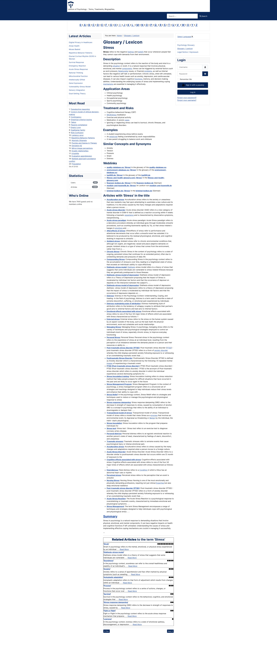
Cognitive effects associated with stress (124, 460)
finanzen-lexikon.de (144, 183)
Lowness (107, 619)
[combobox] (182, 16)
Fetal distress (112, 470)
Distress (110, 296)
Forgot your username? (186, 100)
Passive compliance (79, 125)
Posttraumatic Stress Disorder (119, 358)
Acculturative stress (115, 446)
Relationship (123, 71)
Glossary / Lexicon (185, 48)
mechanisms (108, 84)
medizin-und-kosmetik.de (161, 185)
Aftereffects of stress (116, 231)
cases (127, 120)
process (154, 415)
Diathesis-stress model (117, 267)
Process (107, 586)
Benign (152, 418)
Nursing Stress (113, 480)
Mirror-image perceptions (82, 148)
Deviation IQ (77, 146)
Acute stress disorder (116, 210)
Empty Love (76, 127)
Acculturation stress (115, 199)
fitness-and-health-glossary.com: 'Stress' (124, 178)
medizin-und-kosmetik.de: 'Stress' (121, 185)
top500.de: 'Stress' (115, 175)
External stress (113, 319)
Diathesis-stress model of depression (123, 275)
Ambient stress (113, 241)
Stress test (111, 428)
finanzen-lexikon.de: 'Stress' (119, 183)
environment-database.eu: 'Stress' (121, 170)
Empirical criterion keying (81, 120)
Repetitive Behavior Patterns (83, 138)
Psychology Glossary (186, 45)
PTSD (169, 348)
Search (204, 16)
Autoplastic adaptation (113, 577)
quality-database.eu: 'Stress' (119, 167)
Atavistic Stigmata (79, 140)
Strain (106, 544)
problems (148, 71)
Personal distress (114, 433)
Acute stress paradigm (116, 220)
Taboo (73, 122)
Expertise (160, 483)
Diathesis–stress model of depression (123, 285)
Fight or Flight (109, 611)
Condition (143, 470)
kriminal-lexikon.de (144, 191)
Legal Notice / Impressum (187, 52)
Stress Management (115, 506)
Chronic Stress (113, 251)
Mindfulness (111, 115)
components (127, 68)
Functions (138, 79)
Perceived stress (114, 475)
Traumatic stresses (115, 441)
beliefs (140, 52)
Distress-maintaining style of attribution (124, 303)
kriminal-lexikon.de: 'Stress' (118, 191)
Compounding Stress (116, 259)
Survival (107, 594)
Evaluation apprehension (82, 156)
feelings (131, 52)
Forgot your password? (186, 98)
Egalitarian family (78, 130)
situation (116, 66)
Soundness (108, 560)
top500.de (145, 175)
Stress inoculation (114, 423)
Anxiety (107, 569)
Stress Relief (112, 394)
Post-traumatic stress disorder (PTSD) (123, 348)
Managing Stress (114, 327)
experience (129, 215)
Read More (124, 549)
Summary (110, 516)
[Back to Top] (273, 641)
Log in (192, 92)
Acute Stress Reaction (116, 499)
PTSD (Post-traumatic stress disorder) (123, 366)
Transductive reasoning (80, 109)
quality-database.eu (157, 167)
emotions (119, 228)
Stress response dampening (119, 402)
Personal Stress (113, 337)
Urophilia (75, 153)
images (110, 363)
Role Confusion (77, 133)
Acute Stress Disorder (116, 452)
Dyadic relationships (80, 151)
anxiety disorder (161, 350)
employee (113, 136)
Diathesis (131, 267)
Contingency (76, 117)
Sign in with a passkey (194, 85)
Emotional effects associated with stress (124, 311)
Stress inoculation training (118, 376)
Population (76, 164)
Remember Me (186, 79)
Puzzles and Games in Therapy (84, 143)
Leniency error (78, 135)
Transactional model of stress (119, 413)
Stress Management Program (119, 384)
